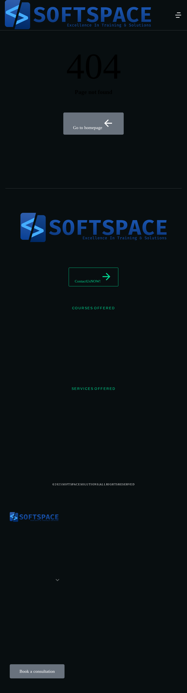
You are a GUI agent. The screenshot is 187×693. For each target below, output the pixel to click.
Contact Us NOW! (88, 281)
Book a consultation (37, 671)
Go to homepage (87, 127)
